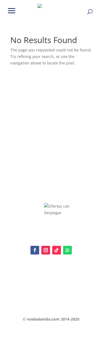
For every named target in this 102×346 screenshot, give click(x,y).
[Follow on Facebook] (34, 250)
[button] (12, 10)
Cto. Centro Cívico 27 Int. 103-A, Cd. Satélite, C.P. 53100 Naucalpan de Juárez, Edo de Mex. (51, 306)
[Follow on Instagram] (45, 250)
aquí (47, 279)
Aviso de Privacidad (26, 284)
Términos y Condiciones (29, 293)
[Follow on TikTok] (56, 250)
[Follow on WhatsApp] (67, 250)
